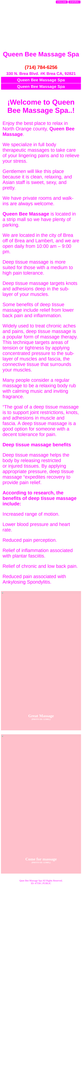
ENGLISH (61, 2)
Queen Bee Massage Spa (41, 80)
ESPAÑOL (74, 2)
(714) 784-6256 (41, 67)
